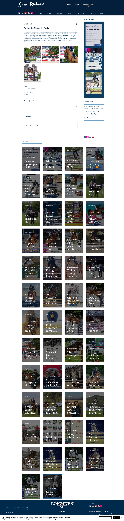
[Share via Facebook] (24, 101)
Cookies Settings (105, 518)
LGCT (33, 89)
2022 (90, 111)
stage (94, 111)
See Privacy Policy (50, 519)
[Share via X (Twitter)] (29, 101)
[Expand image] (32, 54)
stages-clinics (29, 185)
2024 (99, 114)
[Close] (122, 518)
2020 (85, 111)
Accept (116, 518)
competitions (98, 109)
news (25, 89)
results (86, 109)
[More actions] (76, 24)
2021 (29, 89)
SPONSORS (61, 512)
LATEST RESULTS (95, 185)
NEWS (26, 95)
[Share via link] (33, 101)
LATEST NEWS (29, 92)
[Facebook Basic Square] (85, 137)
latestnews (91, 106)
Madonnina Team (73, 185)
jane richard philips (90, 114)
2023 (98, 111)
